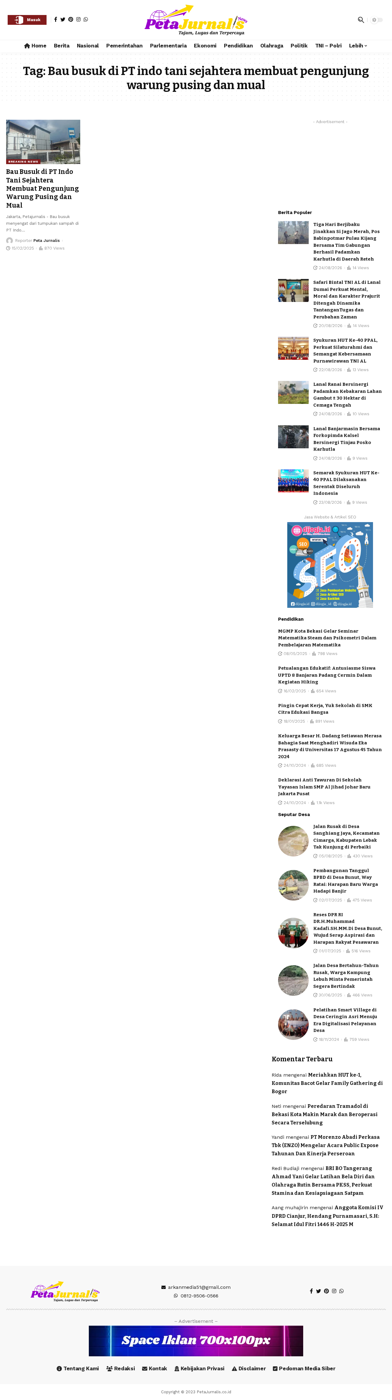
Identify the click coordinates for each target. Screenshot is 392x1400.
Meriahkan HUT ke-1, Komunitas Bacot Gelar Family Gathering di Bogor (327, 1083)
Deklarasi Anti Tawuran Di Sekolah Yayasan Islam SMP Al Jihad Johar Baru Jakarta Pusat (324, 786)
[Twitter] (63, 19)
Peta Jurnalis (46, 240)
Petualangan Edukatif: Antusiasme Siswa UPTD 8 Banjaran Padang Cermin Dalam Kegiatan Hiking (326, 675)
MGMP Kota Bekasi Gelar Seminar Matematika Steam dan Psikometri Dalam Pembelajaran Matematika (327, 638)
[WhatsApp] (85, 19)
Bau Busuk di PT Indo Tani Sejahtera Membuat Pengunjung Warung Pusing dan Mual (42, 188)
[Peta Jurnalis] (196, 20)
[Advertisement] (330, 165)
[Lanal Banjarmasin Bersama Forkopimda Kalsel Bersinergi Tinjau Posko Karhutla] (293, 436)
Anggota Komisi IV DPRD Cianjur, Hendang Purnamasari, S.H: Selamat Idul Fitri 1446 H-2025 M (327, 1216)
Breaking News (23, 161)
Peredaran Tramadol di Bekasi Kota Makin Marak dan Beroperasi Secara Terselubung (325, 1114)
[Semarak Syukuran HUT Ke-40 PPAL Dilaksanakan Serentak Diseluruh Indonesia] (293, 480)
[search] (361, 20)
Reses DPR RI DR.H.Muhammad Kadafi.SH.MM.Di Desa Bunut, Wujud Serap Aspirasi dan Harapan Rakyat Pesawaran (347, 928)
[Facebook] (56, 19)
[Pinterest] (71, 19)
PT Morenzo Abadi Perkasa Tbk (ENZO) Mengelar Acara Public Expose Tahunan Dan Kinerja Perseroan (326, 1145)
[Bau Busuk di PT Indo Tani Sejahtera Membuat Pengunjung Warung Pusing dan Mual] (43, 142)
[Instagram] (78, 19)
